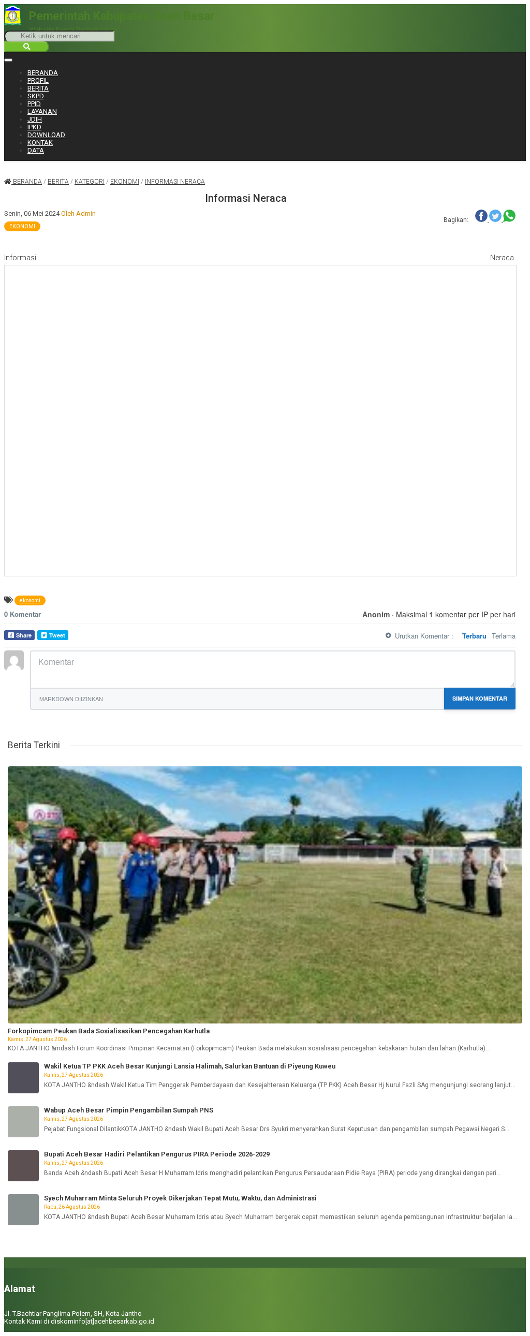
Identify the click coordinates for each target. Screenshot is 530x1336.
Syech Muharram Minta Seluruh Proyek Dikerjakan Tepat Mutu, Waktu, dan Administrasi (180, 1198)
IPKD (34, 127)
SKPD (35, 96)
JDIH (34, 119)
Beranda (26, 181)
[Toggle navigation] (8, 60)
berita (58, 181)
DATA (35, 150)
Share (24, 635)
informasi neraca (175, 181)
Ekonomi (22, 226)
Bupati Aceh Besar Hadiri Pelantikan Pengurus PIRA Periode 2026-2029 (157, 1154)
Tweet (57, 635)
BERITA (38, 88)
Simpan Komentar (479, 698)
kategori (90, 181)
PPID (34, 104)
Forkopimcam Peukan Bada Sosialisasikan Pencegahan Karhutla (109, 1031)
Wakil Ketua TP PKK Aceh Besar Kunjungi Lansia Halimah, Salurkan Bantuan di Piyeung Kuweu (189, 1066)
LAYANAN (42, 111)
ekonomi (124, 181)
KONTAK (40, 142)
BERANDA (42, 73)
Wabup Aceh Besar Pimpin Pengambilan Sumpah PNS (128, 1110)
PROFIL (38, 80)
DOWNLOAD (46, 135)
